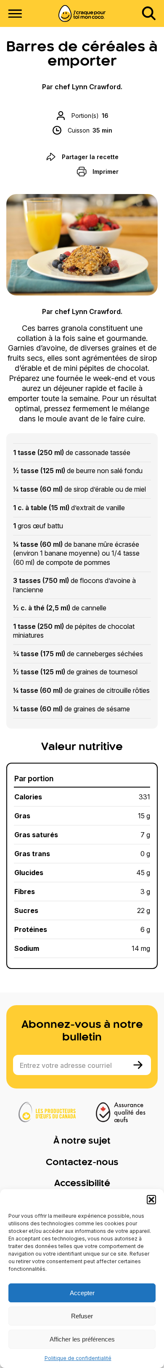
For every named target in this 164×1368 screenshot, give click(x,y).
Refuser (82, 1316)
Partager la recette (90, 156)
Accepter (82, 1292)
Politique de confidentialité (78, 1358)
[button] (151, 1199)
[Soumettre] (139, 1065)
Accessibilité (82, 1183)
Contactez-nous (82, 1162)
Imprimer (106, 171)
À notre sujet (82, 1141)
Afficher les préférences (82, 1339)
